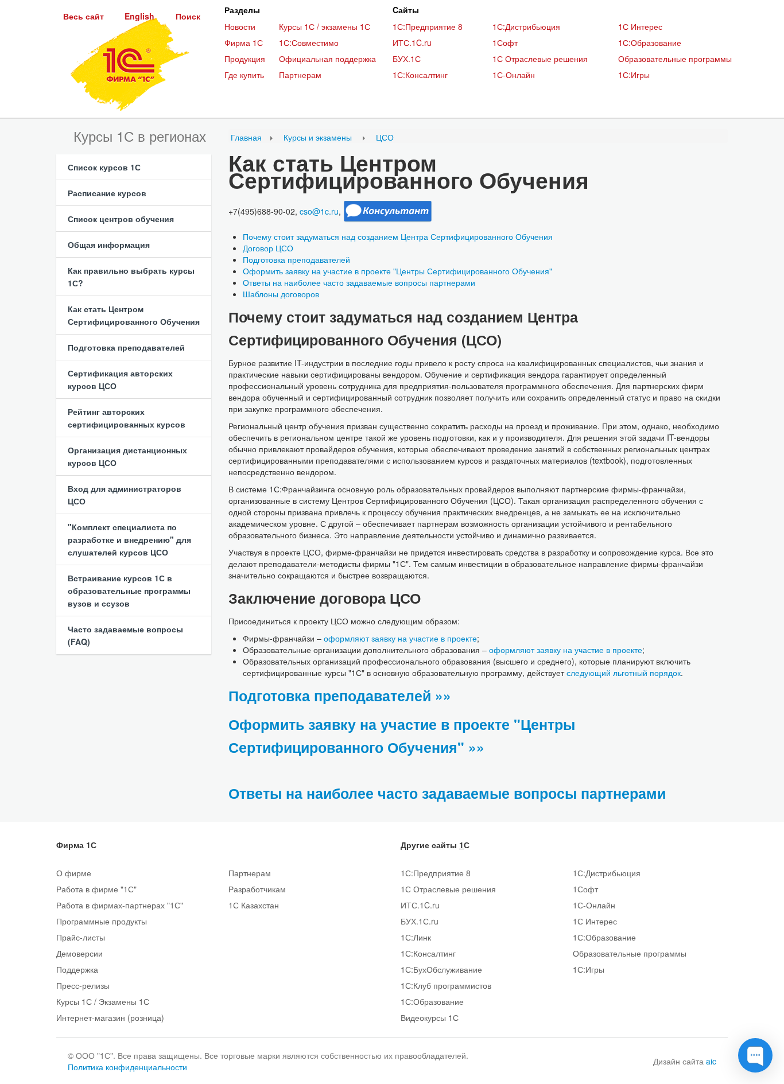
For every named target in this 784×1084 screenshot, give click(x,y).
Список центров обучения (121, 218)
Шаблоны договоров (281, 294)
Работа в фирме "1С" (96, 889)
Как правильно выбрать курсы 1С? (131, 277)
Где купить (244, 74)
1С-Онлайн (513, 74)
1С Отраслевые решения (540, 58)
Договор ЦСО (268, 248)
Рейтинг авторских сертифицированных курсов (126, 418)
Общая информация (109, 244)
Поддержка (77, 969)
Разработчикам (257, 889)
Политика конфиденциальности (127, 1067)
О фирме (73, 873)
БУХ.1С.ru (419, 921)
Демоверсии (79, 953)
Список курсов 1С (104, 167)
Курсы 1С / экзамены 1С (324, 26)
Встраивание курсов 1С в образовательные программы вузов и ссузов (129, 590)
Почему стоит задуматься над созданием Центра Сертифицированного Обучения (398, 236)
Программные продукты (101, 921)
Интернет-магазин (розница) (110, 1017)
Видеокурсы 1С (430, 1017)
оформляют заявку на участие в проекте (400, 638)
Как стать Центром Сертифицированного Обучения (134, 315)
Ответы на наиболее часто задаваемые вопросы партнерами (359, 282)
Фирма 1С (243, 42)
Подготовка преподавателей (126, 347)
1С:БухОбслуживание (441, 969)
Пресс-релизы (83, 985)
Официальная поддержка (327, 58)
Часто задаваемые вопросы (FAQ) (125, 635)
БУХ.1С (407, 58)
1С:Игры (634, 74)
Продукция (244, 58)
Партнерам (300, 74)
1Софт (505, 42)
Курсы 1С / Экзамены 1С (102, 1001)
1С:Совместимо (309, 42)
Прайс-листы (80, 937)
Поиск (188, 16)
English (139, 16)
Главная (246, 137)
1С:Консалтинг (420, 74)
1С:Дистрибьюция (526, 26)
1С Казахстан (253, 905)
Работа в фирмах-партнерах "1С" (119, 905)
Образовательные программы (675, 58)
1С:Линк (416, 937)
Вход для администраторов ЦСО (124, 495)
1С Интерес (640, 26)
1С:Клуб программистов (446, 985)
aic (711, 1061)
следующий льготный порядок (623, 672)
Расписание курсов (107, 193)
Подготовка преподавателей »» (339, 695)
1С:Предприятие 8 (428, 26)
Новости (239, 26)
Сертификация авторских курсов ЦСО (120, 379)
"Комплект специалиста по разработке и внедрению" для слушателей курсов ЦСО (129, 539)
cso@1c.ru (319, 211)
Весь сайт (83, 16)
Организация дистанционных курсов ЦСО (127, 456)
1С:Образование (649, 42)
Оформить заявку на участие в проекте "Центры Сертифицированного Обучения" (397, 271)
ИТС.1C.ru (412, 42)
